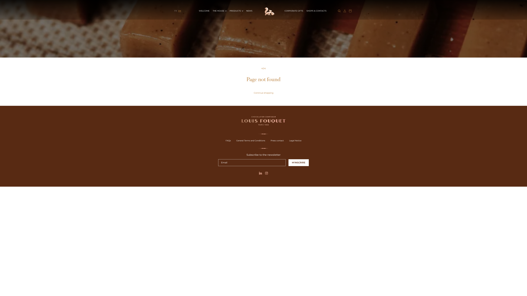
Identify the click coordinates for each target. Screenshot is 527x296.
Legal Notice (295, 140)
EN (179, 11)
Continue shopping (263, 93)
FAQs (228, 140)
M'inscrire (298, 162)
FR (175, 11)
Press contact (277, 140)
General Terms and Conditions (250, 140)
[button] (219, 11)
